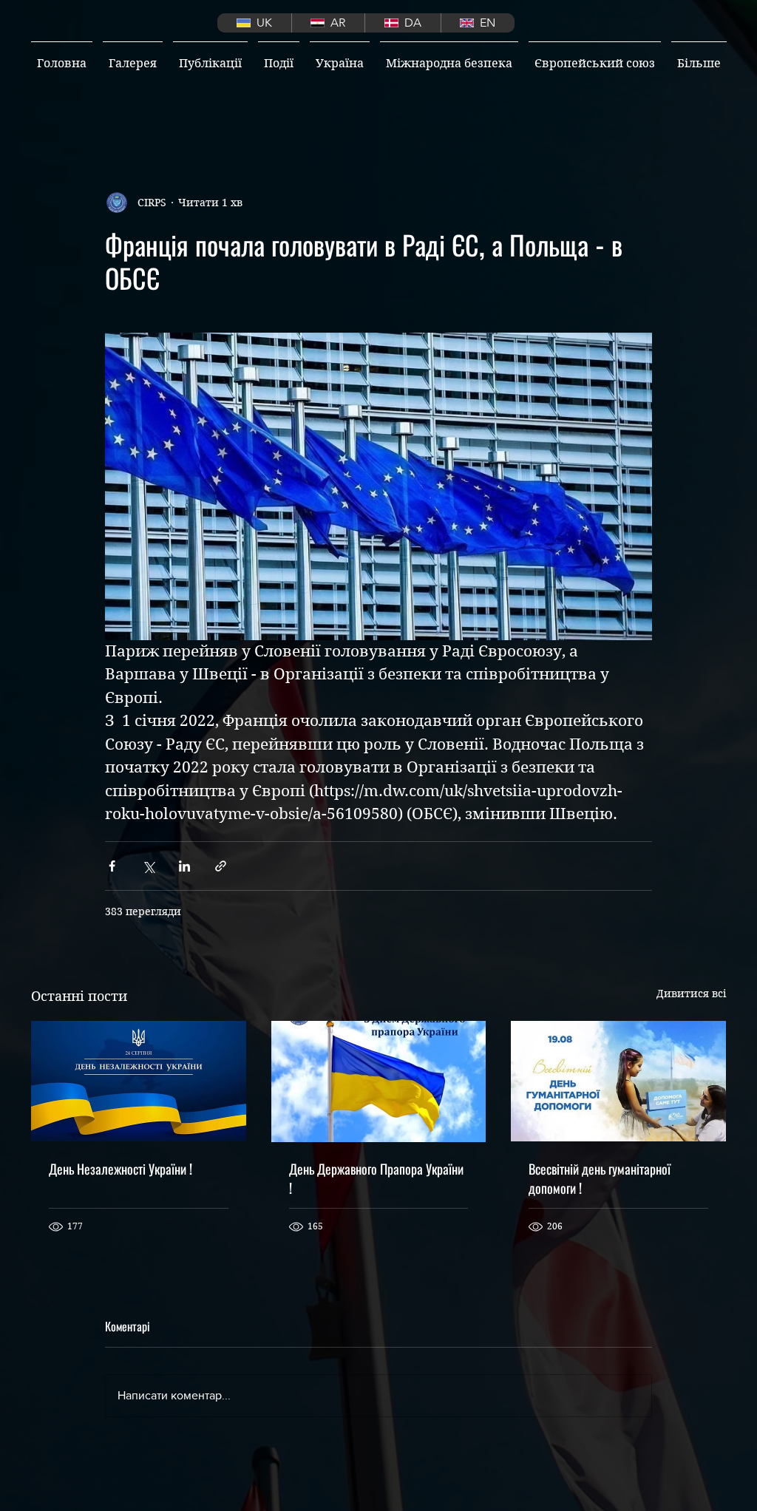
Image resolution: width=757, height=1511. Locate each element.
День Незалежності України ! (120, 1168)
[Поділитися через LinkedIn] (184, 866)
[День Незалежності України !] (138, 1081)
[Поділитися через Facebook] (112, 866)
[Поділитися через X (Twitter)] (148, 866)
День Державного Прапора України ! (376, 1178)
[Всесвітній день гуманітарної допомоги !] (618, 1081)
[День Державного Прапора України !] (378, 1081)
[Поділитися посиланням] (221, 866)
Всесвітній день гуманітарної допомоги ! (600, 1178)
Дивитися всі (691, 993)
